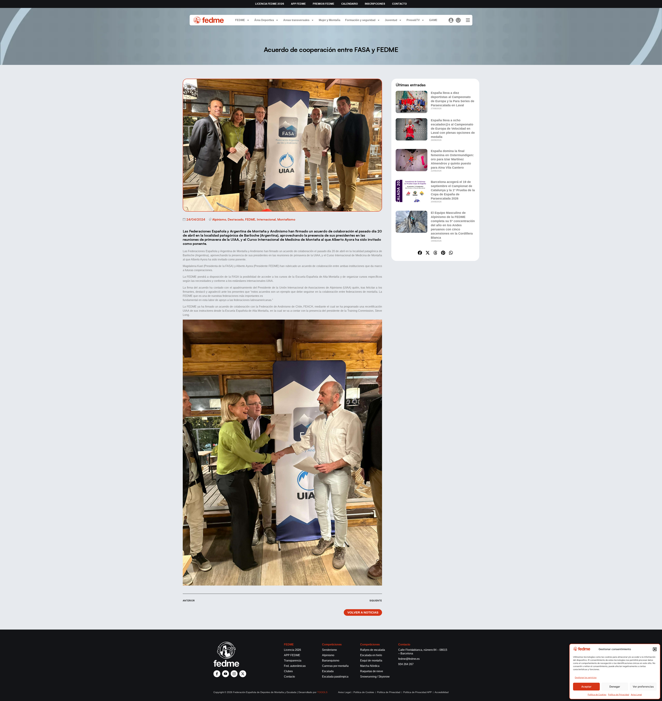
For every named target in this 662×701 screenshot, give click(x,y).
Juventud (391, 20)
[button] (654, 649)
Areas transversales (296, 20)
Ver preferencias (643, 686)
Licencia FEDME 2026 (269, 4)
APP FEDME (298, 4)
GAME (433, 20)
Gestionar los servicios (585, 677)
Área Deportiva (264, 20)
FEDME (240, 20)
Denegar (614, 686)
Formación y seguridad (360, 20)
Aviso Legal (636, 694)
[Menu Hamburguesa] (468, 20)
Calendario (349, 4)
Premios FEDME (323, 4)
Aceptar (586, 686)
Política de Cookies (597, 694)
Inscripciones (375, 4)
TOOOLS (322, 692)
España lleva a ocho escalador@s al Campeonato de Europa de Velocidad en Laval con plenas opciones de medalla (453, 129)
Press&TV (413, 20)
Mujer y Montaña (329, 20)
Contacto (399, 4)
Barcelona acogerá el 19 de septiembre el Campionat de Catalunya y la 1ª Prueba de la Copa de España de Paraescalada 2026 (453, 190)
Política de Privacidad (618, 694)
